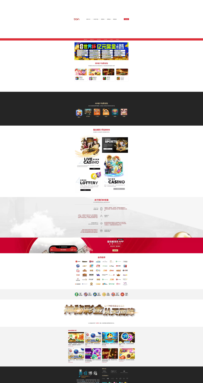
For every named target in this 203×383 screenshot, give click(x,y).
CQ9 (80, 381)
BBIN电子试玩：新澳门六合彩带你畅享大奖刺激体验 (93, 360)
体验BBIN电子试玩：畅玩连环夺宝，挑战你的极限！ (110, 360)
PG (78, 381)
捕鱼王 (79, 117)
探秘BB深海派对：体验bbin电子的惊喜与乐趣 (110, 344)
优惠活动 (102, 19)
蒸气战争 (88, 116)
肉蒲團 (124, 116)
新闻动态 (108, 19)
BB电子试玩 (96, 19)
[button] (76, 51)
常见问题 (97, 382)
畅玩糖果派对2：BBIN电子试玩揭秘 (126, 359)
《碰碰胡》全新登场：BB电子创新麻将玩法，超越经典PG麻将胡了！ (76, 344)
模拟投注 (115, 19)
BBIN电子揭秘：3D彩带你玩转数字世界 (126, 344)
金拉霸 (106, 116)
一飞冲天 (97, 116)
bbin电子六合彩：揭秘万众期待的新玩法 (76, 360)
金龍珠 (115, 116)
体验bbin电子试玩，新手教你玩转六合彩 (92, 344)
